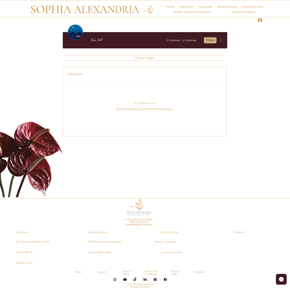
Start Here (22, 232)
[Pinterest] (155, 279)
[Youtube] (125, 279)
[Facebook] (165, 279)
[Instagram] (115, 279)
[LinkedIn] (145, 279)
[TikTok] (135, 279)
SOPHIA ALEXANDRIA (84, 9)
